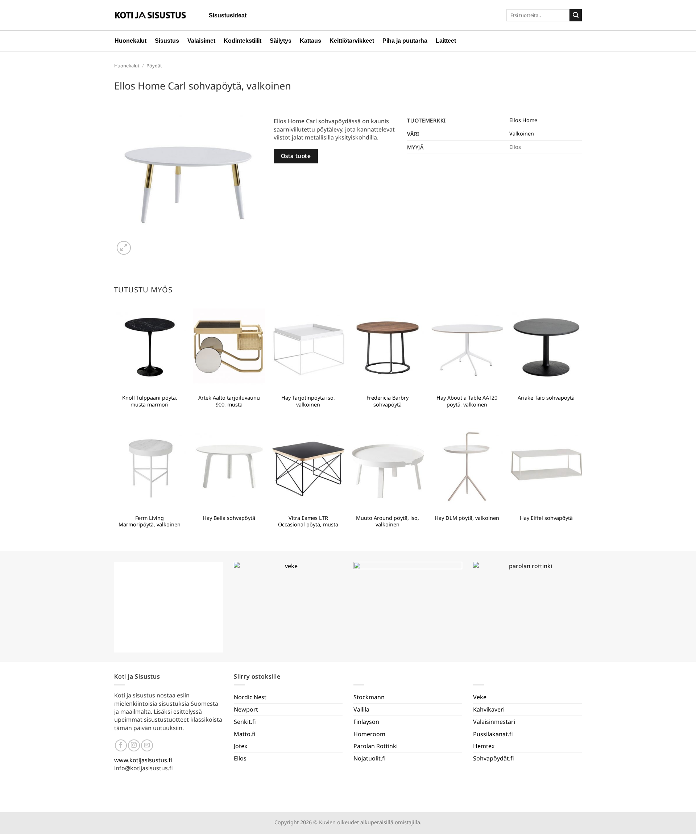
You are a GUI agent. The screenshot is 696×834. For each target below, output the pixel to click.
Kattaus (310, 41)
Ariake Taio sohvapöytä (546, 398)
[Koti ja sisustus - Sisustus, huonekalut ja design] (150, 15)
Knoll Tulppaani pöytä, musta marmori (149, 401)
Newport (246, 709)
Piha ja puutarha (404, 41)
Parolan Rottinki (375, 746)
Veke (479, 697)
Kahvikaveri (489, 709)
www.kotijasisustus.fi (143, 760)
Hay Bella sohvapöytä (229, 518)
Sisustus (167, 41)
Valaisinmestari (494, 722)
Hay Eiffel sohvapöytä (546, 518)
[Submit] (575, 15)
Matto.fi (245, 734)
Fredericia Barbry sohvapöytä (387, 401)
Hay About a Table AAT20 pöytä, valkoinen (466, 401)
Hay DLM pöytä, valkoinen (467, 518)
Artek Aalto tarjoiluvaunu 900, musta (229, 401)
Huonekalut (130, 41)
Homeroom (369, 734)
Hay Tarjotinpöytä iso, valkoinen (308, 401)
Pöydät (154, 65)
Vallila (361, 709)
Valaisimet (201, 41)
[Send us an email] (147, 745)
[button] (124, 248)
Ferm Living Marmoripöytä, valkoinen (150, 521)
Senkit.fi (245, 722)
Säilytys (280, 41)
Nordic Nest (250, 697)
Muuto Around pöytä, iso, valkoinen (387, 521)
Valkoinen (521, 133)
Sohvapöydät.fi (493, 758)
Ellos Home (523, 120)
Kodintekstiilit (242, 41)
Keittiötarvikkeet (352, 41)
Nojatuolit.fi (369, 758)
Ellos (240, 758)
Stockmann (369, 697)
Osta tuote (296, 156)
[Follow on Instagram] (134, 745)
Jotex (240, 746)
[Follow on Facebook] (121, 745)
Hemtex (483, 746)
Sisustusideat (227, 15)
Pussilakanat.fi (493, 734)
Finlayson (366, 722)
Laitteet (446, 41)
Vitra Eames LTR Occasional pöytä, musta (308, 521)
